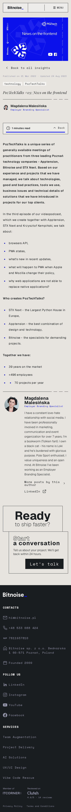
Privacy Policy (12, 806)
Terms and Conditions (40, 806)
